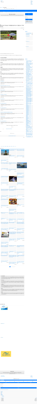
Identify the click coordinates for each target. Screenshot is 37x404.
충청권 (7, 146)
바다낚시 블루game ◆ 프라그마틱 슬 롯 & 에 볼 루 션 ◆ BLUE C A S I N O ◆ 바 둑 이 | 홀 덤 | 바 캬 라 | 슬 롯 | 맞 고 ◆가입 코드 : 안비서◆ (29, 83)
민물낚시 (7, 8)
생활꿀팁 (2, 394)
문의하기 (31, 376)
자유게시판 (30, 11)
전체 (1, 146)
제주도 (13, 146)
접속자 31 (32, 4)
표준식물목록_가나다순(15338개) (3, 94)
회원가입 (32, 1)
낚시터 (1, 393)
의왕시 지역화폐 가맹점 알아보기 (3, 103)
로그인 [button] (6, 382)
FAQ (31, 2)
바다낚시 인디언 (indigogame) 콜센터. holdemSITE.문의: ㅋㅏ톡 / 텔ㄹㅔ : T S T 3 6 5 (29, 78)
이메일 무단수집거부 (3, 376)
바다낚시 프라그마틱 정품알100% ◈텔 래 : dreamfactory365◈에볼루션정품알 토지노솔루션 (29, 63)
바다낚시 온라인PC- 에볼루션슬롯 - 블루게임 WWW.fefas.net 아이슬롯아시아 (29, 86)
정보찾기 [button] (31, 382)
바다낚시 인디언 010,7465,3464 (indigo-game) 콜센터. (29, 81)
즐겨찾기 (2, 0)
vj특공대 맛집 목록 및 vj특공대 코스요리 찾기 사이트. (5, 85)
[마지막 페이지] (15, 266)
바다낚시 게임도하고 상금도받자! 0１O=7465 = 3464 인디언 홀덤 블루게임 (29, 72)
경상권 (11, 146)
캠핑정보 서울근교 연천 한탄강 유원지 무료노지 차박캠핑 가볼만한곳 (29, 132)
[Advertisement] (12, 20)
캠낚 (1, 392)
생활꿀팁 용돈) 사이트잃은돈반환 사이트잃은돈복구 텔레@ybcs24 (28, 104)
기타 (15, 146)
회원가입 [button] (18, 382)
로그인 (31, 0)
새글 (1, 1)
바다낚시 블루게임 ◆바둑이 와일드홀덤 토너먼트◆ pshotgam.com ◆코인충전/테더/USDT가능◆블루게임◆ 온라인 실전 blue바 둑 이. (29, 74)
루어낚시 (5, 8)
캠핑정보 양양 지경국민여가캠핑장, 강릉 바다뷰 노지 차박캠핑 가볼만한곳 (29, 130)
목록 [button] (23, 29)
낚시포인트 (2, 380)
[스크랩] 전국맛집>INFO (2, 116)
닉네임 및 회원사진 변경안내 (28, 33)
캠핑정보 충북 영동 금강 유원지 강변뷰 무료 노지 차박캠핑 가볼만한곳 (29, 128)
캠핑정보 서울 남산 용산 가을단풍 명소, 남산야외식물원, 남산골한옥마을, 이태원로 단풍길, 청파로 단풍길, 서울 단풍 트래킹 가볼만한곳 (29, 134)
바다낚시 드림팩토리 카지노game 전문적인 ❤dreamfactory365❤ (28, 65)
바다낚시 (9, 8)
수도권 (3, 146)
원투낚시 (13, 8)
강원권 (5, 146)
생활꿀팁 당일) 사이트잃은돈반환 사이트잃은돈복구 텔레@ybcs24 (28, 96)
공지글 (26, 31)
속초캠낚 (11, 8)
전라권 (9, 146)
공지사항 (30, 10)
